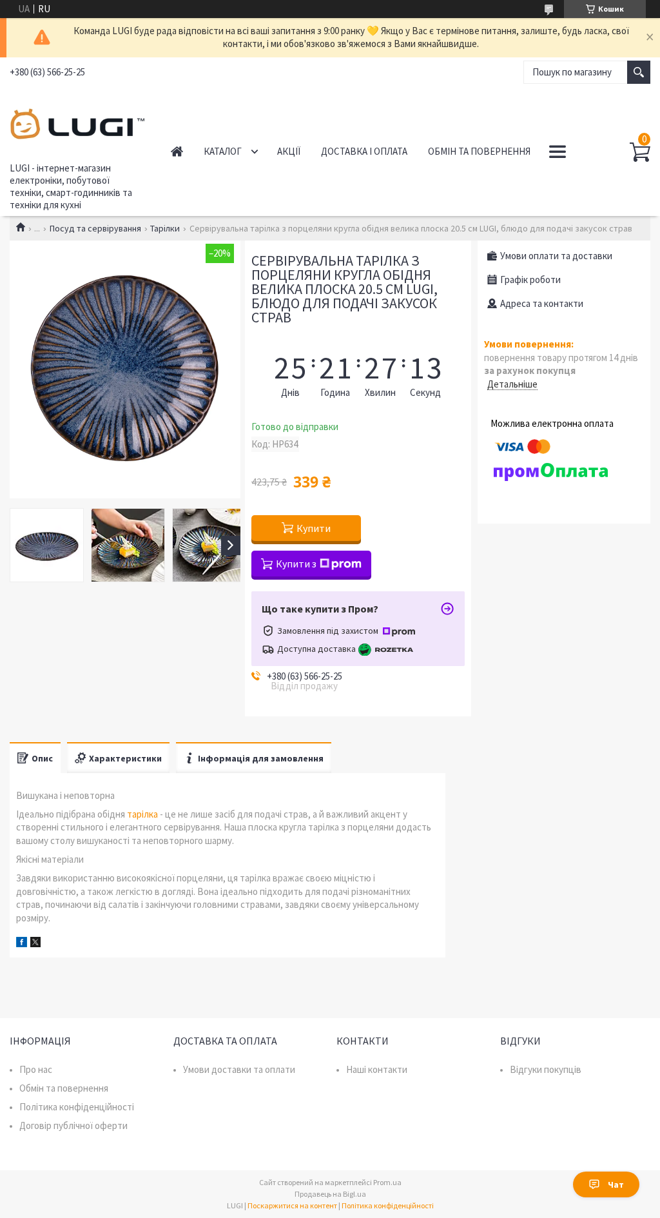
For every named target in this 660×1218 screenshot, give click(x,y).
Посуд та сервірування (95, 228)
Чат (616, 1184)
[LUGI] (77, 122)
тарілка (142, 814)
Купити (313, 528)
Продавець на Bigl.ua (330, 1194)
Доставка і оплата (364, 151)
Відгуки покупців (545, 1069)
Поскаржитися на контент (292, 1205)
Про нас (35, 1069)
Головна (177, 151)
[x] (35, 944)
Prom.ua (387, 1182)
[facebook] (21, 944)
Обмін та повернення (479, 151)
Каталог (223, 151)
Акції (288, 151)
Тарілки (165, 228)
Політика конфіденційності (76, 1107)
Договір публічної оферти (73, 1125)
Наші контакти (376, 1069)
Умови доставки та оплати (239, 1069)
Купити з (296, 563)
